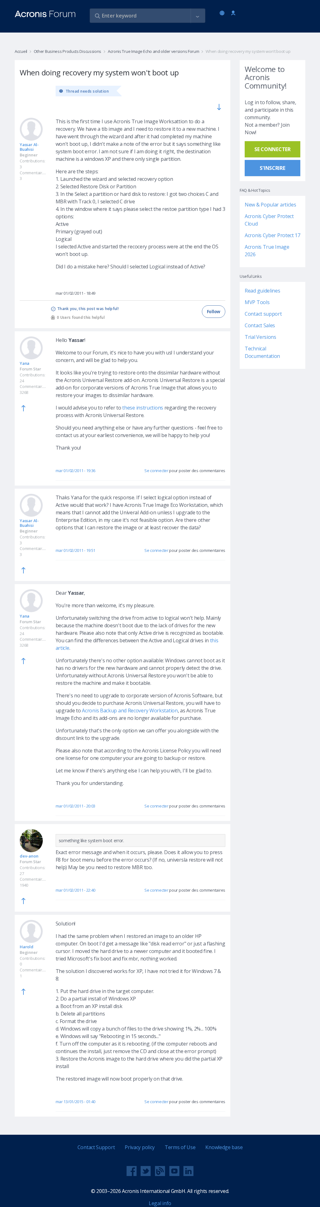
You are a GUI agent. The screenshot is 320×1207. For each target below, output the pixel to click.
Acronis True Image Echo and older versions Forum (153, 51)
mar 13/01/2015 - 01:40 (75, 1101)
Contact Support (96, 1147)
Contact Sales (260, 325)
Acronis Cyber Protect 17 (272, 235)
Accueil (21, 51)
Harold (26, 947)
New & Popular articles (270, 204)
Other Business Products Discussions (67, 51)
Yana (24, 363)
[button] (197, 15)
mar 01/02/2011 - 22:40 (75, 890)
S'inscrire (272, 168)
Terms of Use (180, 1147)
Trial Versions (260, 337)
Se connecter (233, 13)
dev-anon (29, 856)
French (223, 13)
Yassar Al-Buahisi (29, 147)
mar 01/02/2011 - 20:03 (75, 806)
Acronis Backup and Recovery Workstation (130, 710)
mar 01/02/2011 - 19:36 (75, 470)
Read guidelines (262, 290)
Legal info (160, 1203)
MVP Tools (257, 302)
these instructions (142, 407)
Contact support (263, 313)
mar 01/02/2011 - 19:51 (75, 550)
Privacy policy (140, 1147)
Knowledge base (223, 1147)
